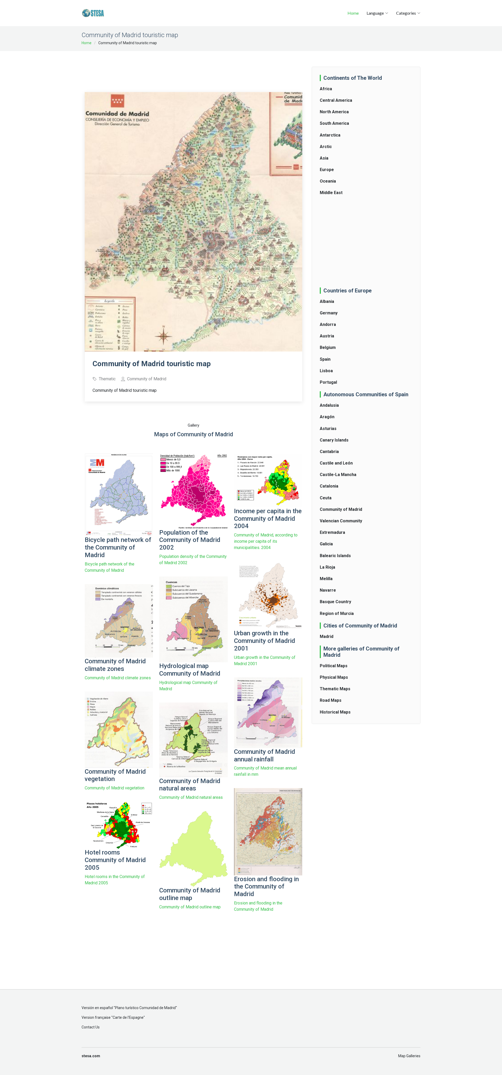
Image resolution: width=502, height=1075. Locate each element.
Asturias (328, 428)
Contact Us (91, 1027)
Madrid (326, 636)
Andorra (328, 324)
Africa (326, 88)
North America (334, 111)
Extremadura (332, 532)
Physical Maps (334, 677)
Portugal (328, 382)
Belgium (328, 347)
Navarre (328, 590)
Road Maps (330, 700)
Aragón (327, 416)
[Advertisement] (193, 68)
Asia (324, 158)
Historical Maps (335, 712)
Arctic (326, 146)
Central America (336, 100)
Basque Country (335, 601)
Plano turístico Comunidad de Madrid (145, 1008)
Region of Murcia (337, 613)
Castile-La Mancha (338, 474)
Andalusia (329, 405)
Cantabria (329, 451)
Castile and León (336, 463)
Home (353, 12)
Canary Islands (334, 440)
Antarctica (330, 135)
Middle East (331, 192)
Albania (327, 301)
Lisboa (326, 370)
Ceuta (326, 497)
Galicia (326, 543)
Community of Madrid (341, 509)
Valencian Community (341, 520)
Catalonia (329, 486)
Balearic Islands (335, 555)
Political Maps (333, 665)
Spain (325, 359)
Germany (329, 312)
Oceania (328, 181)
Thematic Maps (335, 688)
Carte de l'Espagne (128, 1017)
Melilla (326, 578)
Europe (327, 169)
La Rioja (327, 567)
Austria (327, 335)
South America (334, 123)
